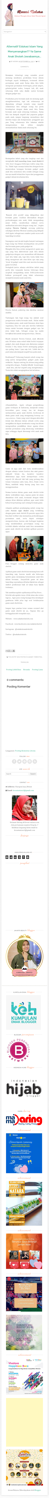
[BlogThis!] (9, 651)
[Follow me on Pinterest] (24, 761)
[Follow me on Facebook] (14, 761)
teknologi (25, 662)
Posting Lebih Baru (13, 669)
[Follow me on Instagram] (29, 761)
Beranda (26, 669)
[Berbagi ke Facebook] (14, 651)
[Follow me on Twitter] (19, 761)
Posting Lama (37, 669)
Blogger (37, 1490)
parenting (38, 657)
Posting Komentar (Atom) (25, 750)
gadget (30, 657)
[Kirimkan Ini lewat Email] (6, 651)
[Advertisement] (24, 1422)
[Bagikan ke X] (11, 651)
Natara (15, 61)
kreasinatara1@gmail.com (23, 790)
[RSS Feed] (35, 761)
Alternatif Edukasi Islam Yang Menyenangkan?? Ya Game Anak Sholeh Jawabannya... (25, 51)
